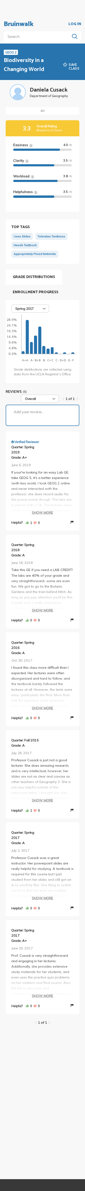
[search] (38, 36)
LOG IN (74, 24)
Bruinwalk (19, 24)
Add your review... (29, 411)
